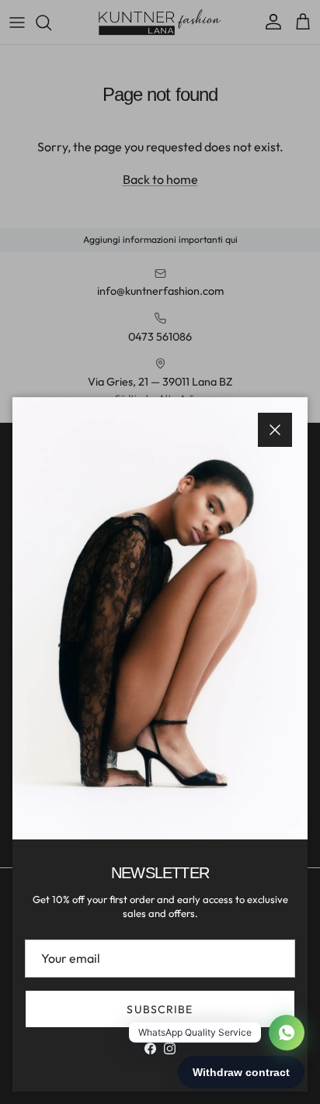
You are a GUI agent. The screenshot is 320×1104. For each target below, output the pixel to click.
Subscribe (160, 1009)
